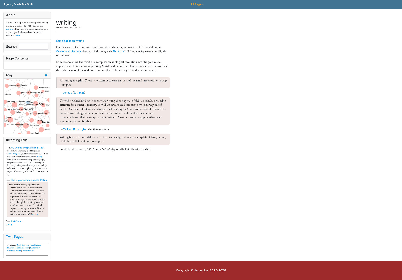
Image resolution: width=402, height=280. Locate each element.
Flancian (10, 247)
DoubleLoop (36, 245)
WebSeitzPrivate (14, 250)
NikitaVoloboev (22, 247)
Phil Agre (118, 51)
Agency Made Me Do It (18, 4)
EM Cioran (16, 221)
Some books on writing (70, 41)
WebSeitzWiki (28, 250)
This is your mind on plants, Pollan (29, 180)
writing (39, 157)
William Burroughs (74, 129)
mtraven (10, 28)
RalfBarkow (35, 247)
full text (79, 92)
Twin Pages (14, 237)
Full (46, 75)
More (17, 35)
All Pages (197, 4)
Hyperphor (201, 270)
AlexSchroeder (23, 245)
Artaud (67, 92)
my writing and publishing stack (27, 147)
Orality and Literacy (68, 51)
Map (9, 75)
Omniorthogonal (14, 153)
